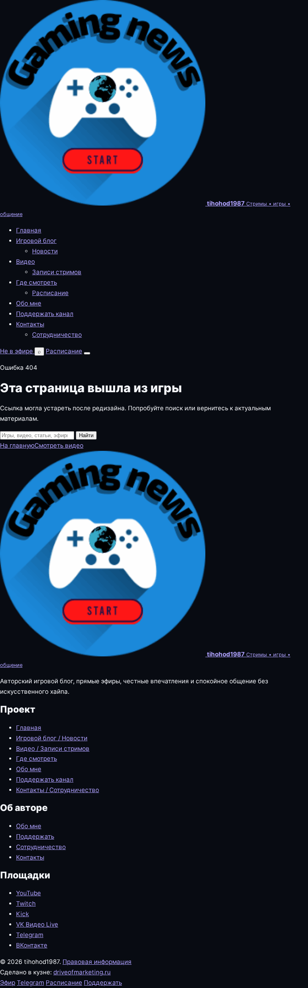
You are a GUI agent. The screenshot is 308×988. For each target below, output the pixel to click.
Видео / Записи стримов (52, 748)
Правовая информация (97, 962)
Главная (28, 230)
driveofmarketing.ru (82, 972)
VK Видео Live (37, 924)
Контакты (30, 324)
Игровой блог (36, 240)
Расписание (50, 293)
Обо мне (28, 303)
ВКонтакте (31, 945)
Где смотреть (36, 282)
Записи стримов (56, 272)
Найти (86, 435)
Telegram (29, 935)
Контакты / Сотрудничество (57, 790)
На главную (17, 445)
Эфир (7, 982)
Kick (22, 914)
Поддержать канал (44, 314)
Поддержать (35, 836)
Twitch (26, 903)
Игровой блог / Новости (51, 738)
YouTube (28, 893)
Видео (25, 261)
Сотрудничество (57, 334)
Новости (45, 251)
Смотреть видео (58, 445)
